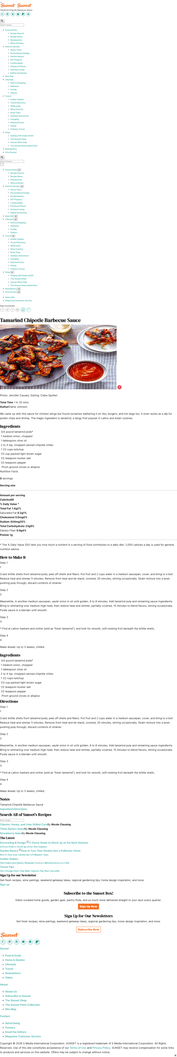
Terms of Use (78, 1047)
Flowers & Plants (18, 66)
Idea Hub (9, 76)
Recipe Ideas (16, 36)
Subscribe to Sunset (18, 996)
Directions (20, 809)
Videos (13, 93)
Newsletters (11, 149)
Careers (10, 1027)
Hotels (13, 126)
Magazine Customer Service (18, 300)
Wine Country (16, 109)
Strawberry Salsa (11, 833)
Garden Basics (17, 56)
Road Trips (15, 112)
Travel (8, 96)
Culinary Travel (17, 129)
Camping (14, 119)
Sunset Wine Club (18, 142)
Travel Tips (7, 867)
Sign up (4, 884)
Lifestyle (9, 79)
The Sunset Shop (18, 139)
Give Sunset (11, 152)
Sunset (4, 948)
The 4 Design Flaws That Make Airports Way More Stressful (29, 870)
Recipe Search (17, 33)
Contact (5, 1016)
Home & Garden (12, 46)
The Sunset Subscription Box (23, 145)
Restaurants (16, 40)
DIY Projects (16, 60)
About (4, 984)
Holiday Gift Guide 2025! (22, 135)
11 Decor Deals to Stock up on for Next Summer (23, 846)
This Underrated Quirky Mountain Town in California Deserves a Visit (34, 862)
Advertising (12, 1023)
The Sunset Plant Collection (22, 1004)
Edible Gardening (18, 73)
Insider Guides (17, 99)
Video (9, 977)
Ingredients (7, 809)
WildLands (15, 106)
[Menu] (1, 2)
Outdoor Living (17, 69)
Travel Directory (18, 102)
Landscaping (16, 63)
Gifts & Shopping (18, 83)
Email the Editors (15, 1032)
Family (13, 89)
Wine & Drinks (16, 43)
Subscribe (10, 297)
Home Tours (16, 50)
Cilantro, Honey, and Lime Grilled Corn (23, 824)
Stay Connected (7, 306)
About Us (11, 991)
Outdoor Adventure (19, 116)
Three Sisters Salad (12, 828)
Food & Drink (11, 30)
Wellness (14, 86)
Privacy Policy (101, 1047)
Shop (7, 132)
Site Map (10, 1009)
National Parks (17, 122)
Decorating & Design (20, 53)
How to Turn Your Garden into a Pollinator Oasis (24, 854)
